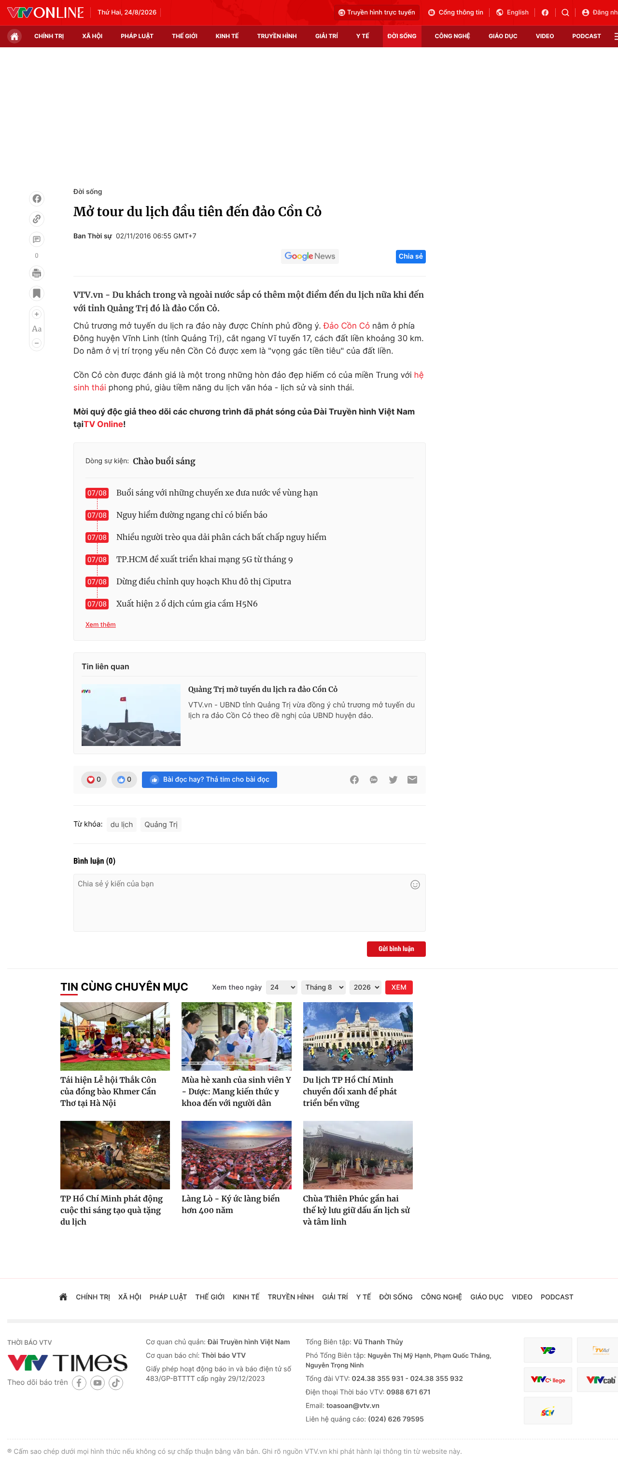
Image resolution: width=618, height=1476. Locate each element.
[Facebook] (36, 199)
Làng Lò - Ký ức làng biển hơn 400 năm (231, 1204)
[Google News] (310, 256)
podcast (587, 36)
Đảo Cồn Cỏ (346, 326)
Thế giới (184, 36)
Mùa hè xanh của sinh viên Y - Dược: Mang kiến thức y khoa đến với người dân (236, 1092)
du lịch (122, 824)
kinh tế (227, 36)
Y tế (362, 36)
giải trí (326, 36)
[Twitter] (393, 780)
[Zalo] (373, 780)
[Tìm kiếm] (569, 12)
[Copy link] (36, 219)
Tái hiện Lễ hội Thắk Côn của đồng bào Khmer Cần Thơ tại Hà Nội (108, 1092)
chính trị (49, 36)
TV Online (103, 424)
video (545, 36)
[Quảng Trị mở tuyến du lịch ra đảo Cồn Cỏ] (131, 715)
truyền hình (276, 36)
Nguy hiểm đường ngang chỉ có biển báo (191, 515)
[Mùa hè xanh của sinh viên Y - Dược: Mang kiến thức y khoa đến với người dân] (236, 1036)
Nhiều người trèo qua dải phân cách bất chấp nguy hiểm (221, 537)
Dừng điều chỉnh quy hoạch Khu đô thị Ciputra (203, 582)
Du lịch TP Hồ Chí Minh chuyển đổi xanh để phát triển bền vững (350, 1092)
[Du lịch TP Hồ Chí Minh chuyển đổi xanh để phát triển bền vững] (358, 1036)
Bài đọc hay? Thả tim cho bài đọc (216, 779)
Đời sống (87, 192)
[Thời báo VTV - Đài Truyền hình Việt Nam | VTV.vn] (45, 12)
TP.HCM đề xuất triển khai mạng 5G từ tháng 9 (204, 560)
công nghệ (452, 36)
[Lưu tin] (36, 293)
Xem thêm (100, 625)
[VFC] (548, 1350)
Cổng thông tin (461, 12)
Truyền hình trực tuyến (381, 12)
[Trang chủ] (14, 36)
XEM (399, 987)
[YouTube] (97, 1382)
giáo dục (503, 36)
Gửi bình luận (396, 949)
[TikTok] (116, 1382)
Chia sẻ (411, 256)
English (518, 12)
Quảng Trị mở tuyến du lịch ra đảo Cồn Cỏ (262, 689)
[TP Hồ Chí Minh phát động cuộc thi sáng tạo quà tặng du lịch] (115, 1155)
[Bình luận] (36, 239)
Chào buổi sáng (164, 461)
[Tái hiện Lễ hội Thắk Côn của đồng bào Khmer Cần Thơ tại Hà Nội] (115, 1036)
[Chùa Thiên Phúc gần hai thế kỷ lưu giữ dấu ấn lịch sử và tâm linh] (358, 1155)
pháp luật (137, 36)
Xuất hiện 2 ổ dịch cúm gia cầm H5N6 (187, 604)
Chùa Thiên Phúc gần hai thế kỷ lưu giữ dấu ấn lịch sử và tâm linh (356, 1210)
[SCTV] (548, 1410)
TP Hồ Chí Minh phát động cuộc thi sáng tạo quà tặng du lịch (111, 1210)
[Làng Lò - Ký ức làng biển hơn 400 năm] (236, 1155)
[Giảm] (37, 343)
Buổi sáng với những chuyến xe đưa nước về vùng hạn (217, 493)
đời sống (402, 36)
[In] (36, 273)
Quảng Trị (161, 824)
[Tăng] (37, 314)
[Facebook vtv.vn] (548, 12)
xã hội (92, 36)
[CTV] (548, 1379)
